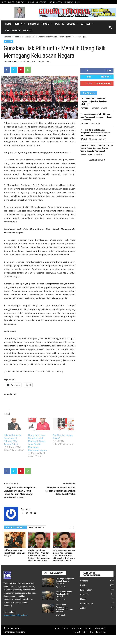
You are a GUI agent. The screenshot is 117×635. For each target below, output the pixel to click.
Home (3, 2)
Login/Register (55, 2)
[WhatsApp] (28, 70)
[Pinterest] (21, 70)
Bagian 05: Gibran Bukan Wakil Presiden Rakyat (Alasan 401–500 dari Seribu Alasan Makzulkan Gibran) (39, 555)
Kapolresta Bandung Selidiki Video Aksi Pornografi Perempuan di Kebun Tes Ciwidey (96, 117)
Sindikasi (33, 23)
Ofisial (83, 139)
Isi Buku (27, 30)
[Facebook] (7, 70)
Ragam (83, 599)
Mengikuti (106, 77)
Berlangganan (104, 83)
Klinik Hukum (86, 590)
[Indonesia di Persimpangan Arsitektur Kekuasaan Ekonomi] (48, 608)
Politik (59, 23)
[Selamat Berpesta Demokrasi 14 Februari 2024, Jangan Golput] (14, 424)
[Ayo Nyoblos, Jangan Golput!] (63, 424)
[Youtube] (35, 513)
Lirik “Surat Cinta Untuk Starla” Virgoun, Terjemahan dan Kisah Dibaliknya (93, 101)
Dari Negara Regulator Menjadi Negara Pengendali (65, 581)
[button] (110, 27)
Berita (18, 23)
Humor (31, 2)
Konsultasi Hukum (72, 2)
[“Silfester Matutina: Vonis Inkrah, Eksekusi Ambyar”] (15, 540)
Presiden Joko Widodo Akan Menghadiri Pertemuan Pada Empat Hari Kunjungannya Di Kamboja (95, 132)
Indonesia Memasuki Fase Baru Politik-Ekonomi (64, 594)
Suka (109, 70)
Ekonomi (84, 594)
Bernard (14, 61)
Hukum (46, 23)
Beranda (7, 36)
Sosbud (71, 23)
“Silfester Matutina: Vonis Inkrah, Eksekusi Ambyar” (14, 553)
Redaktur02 (86, 154)
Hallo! (11, 2)
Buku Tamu (20, 2)
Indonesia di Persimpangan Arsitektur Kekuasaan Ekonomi (64, 608)
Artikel (85, 23)
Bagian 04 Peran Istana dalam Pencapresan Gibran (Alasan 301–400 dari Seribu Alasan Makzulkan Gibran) (64, 555)
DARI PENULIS (36, 527)
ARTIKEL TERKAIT (15, 527)
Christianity (41, 2)
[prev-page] (70, 527)
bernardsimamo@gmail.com (16, 615)
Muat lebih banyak (96, 160)
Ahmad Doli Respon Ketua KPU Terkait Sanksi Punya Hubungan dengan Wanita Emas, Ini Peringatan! (96, 148)
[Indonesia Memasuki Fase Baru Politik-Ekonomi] (48, 595)
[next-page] (73, 527)
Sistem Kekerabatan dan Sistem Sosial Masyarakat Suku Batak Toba (60, 490)
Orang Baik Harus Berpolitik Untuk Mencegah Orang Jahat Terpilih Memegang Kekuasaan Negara (20, 492)
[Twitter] (14, 70)
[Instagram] (27, 513)
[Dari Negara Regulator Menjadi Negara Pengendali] (48, 582)
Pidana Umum (86, 603)
